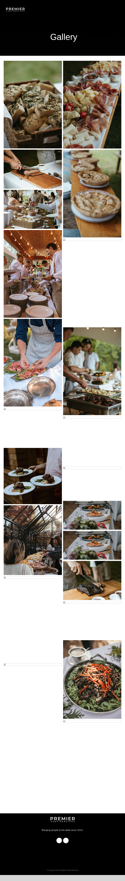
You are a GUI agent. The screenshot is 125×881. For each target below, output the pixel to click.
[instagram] (66, 840)
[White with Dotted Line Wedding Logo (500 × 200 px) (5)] (15, 6)
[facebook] (59, 840)
